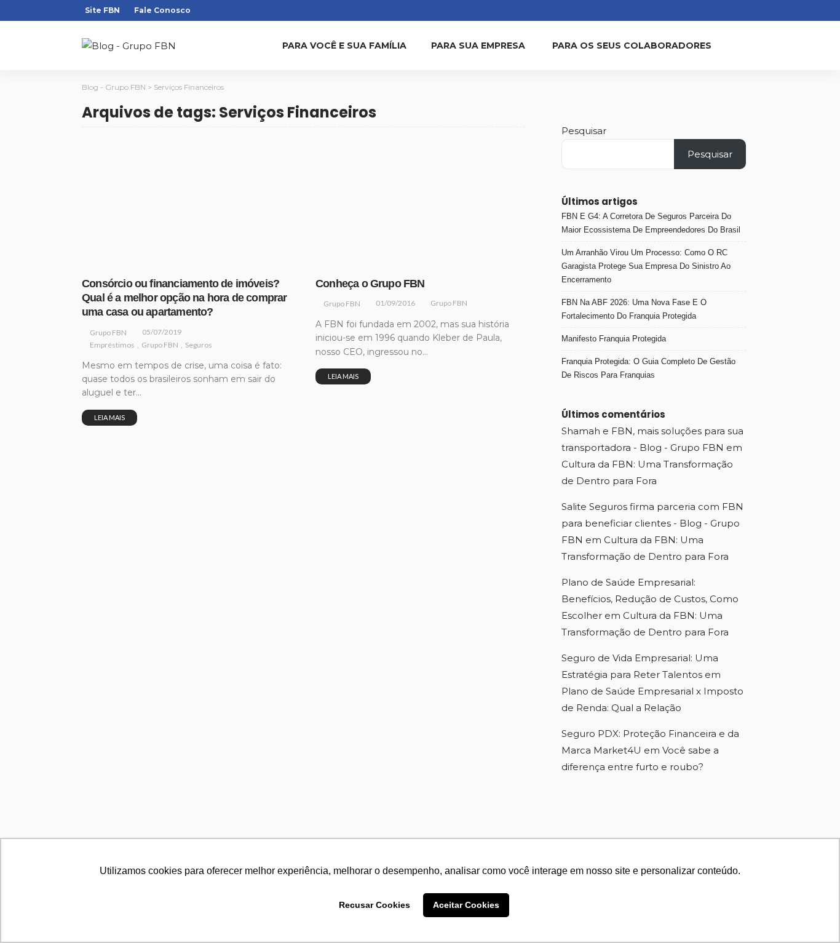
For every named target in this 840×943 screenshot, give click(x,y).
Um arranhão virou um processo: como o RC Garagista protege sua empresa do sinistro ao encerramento (646, 266)
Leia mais (109, 417)
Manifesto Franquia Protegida (613, 338)
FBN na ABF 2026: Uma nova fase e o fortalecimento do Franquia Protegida (634, 309)
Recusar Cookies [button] (374, 905)
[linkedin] (718, 10)
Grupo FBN (163, 260)
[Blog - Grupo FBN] (129, 46)
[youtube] (734, 10)
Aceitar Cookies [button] (466, 905)
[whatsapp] (750, 10)
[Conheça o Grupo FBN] (420, 204)
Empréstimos (112, 260)
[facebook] (686, 10)
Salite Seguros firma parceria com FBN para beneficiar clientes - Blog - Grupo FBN (652, 523)
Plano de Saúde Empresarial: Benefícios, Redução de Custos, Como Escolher (650, 598)
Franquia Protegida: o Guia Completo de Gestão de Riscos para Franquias (648, 368)
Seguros (207, 260)
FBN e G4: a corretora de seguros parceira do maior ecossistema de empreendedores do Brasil (650, 223)
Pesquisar (583, 131)
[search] (748, 45)
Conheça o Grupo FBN (370, 283)
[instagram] (702, 10)
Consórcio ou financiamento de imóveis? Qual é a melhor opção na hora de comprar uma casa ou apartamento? (184, 298)
